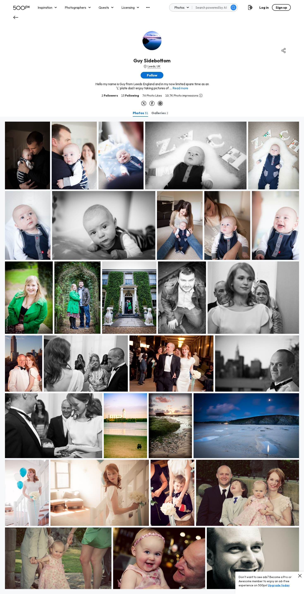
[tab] (140, 113)
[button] (233, 7)
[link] (27, 155)
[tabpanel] (152, 355)
